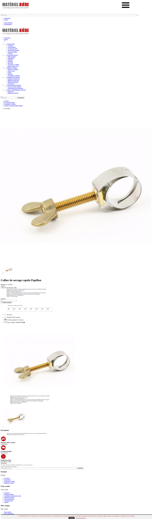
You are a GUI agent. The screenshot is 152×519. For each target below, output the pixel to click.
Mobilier (10, 74)
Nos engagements (9, 499)
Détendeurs (11, 58)
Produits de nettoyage (14, 79)
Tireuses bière (9, 44)
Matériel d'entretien (13, 82)
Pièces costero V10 (13, 66)
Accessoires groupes (13, 50)
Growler (10, 53)
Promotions (7, 480)
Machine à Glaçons (13, 93)
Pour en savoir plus (81, 518)
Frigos (9, 72)
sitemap (6, 502)
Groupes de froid (12, 48)
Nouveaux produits (9, 481)
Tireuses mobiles (12, 52)
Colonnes (10, 45)
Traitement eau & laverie (12, 85)
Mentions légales (9, 494)
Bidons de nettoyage (13, 80)
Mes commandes (9, 513)
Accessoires (11, 83)
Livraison (7, 478)
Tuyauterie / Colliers (13, 64)
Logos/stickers (12, 47)
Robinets (10, 60)
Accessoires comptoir (14, 75)
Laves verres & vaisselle (14, 86)
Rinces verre (11, 71)
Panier (6, 19)
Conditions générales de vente (12, 496)
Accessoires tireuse (11, 55)
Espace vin (11, 91)
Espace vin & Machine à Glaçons (15, 90)
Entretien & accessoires (12, 77)
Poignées (10, 61)
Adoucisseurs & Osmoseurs (15, 88)
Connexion (7, 18)
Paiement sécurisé (9, 497)
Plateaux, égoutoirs (13, 69)
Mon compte (7, 512)
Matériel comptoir (10, 67)
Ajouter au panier (6, 302)
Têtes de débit (11, 56)
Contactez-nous (8, 500)
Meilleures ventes (9, 483)
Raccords (10, 63)
